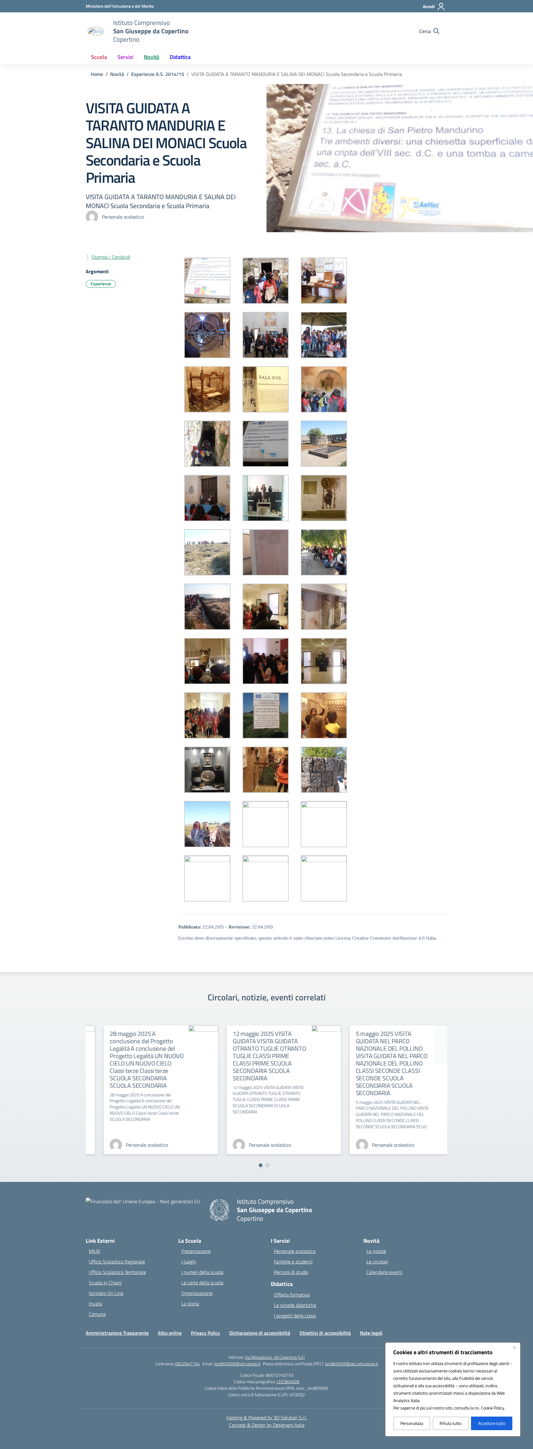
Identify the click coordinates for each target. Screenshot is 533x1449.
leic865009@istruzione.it (237, 1363)
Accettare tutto (491, 1423)
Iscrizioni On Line (106, 1293)
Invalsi (95, 1303)
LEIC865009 (288, 1381)
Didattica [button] (180, 57)
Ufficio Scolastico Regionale (117, 1261)
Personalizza (411, 1423)
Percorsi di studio (291, 1272)
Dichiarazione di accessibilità (259, 1333)
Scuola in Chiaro (105, 1282)
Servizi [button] (125, 57)
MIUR (94, 1251)
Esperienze (101, 283)
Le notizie (376, 1251)
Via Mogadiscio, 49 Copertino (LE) (275, 1357)
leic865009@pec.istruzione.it (351, 1363)
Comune (97, 1314)
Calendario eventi (384, 1272)
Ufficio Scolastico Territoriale (117, 1272)
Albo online (170, 1333)
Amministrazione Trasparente (117, 1333)
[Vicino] (514, 1347)
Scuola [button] (99, 57)
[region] (453, 1389)
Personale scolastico (295, 1251)
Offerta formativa (292, 1294)
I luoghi (188, 1261)
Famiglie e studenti (293, 1261)
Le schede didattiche (295, 1305)
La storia (190, 1303)
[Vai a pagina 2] (267, 1165)
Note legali (371, 1333)
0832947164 (187, 1363)
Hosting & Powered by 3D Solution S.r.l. (266, 1417)
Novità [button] (151, 57)
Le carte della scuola (202, 1282)
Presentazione (196, 1251)
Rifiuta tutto (450, 1423)
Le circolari (377, 1261)
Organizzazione (197, 1293)
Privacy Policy (205, 1333)
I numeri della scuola (202, 1272)
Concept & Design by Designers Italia (266, 1425)
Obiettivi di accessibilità (325, 1333)
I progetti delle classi (295, 1315)
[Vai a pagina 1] (260, 1165)
